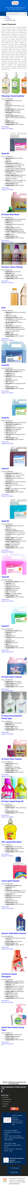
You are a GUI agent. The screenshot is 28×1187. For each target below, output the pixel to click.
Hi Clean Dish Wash (10, 214)
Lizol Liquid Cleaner (10, 880)
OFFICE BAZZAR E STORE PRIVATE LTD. (15, 8)
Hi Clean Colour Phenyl (12, 267)
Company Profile (7, 1099)
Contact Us (5, 1104)
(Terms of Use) (21, 1180)
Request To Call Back (7, 128)
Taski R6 (5, 365)
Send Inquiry (5, 127)
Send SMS (15, 1172)
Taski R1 (5, 468)
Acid (3, 307)
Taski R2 (5, 417)
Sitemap (5, 1106)
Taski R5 (5, 577)
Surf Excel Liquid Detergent (9, 975)
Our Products (6, 1101)
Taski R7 (5, 626)
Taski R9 (5, 153)
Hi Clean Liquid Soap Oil (12, 801)
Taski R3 (5, 521)
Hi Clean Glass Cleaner (11, 677)
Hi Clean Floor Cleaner (11, 759)
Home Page (5, 1097)
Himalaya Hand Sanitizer (12, 96)
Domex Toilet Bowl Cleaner (13, 933)
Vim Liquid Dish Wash (11, 842)
